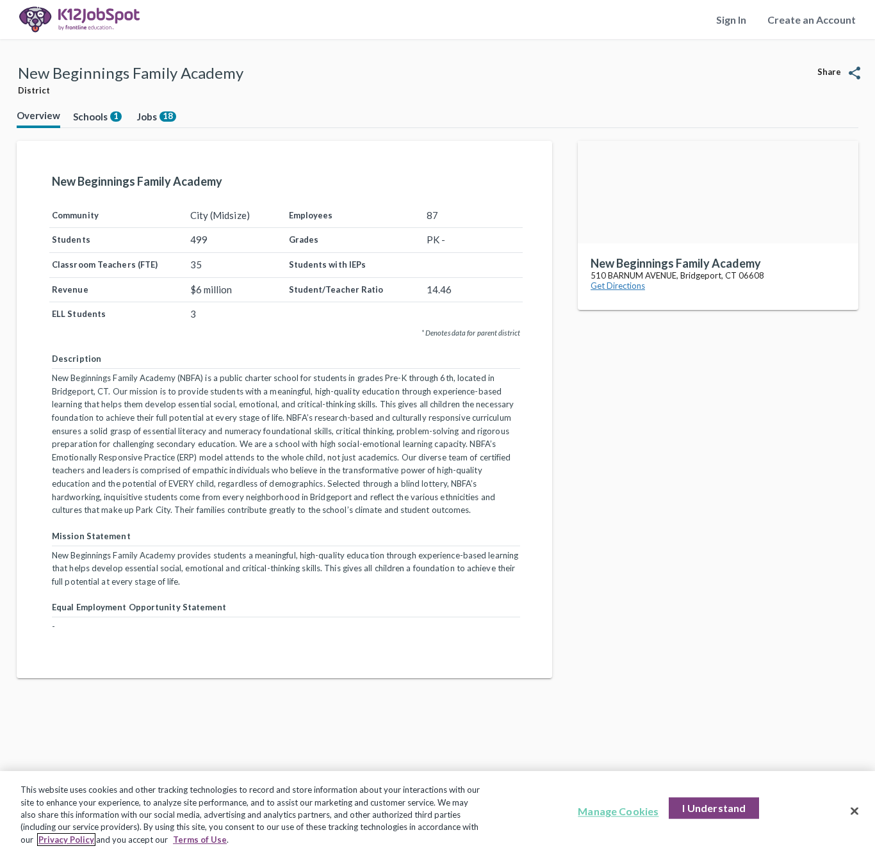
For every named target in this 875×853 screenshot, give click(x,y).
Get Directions (618, 285)
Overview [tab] (38, 115)
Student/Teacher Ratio (336, 289)
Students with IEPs (327, 264)
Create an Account (811, 19)
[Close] (854, 811)
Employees (311, 215)
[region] (437, 812)
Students (71, 239)
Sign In (731, 19)
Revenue (70, 289)
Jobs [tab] (155, 116)
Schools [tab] (96, 116)
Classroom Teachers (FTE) (105, 264)
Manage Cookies (618, 812)
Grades (304, 239)
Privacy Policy (66, 839)
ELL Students (79, 314)
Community (75, 215)
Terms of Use (200, 839)
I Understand (714, 808)
